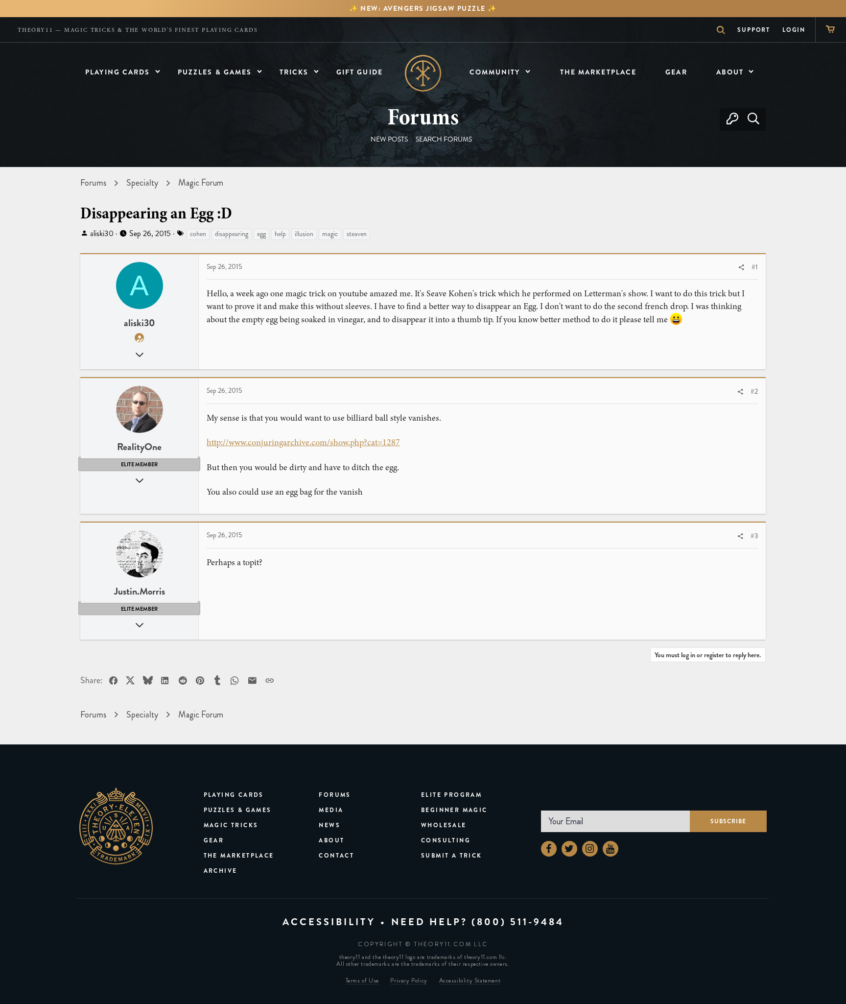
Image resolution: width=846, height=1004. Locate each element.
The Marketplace (239, 855)
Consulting (445, 840)
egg (261, 234)
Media (331, 810)
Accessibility (329, 922)
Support (753, 29)
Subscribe (728, 821)
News (329, 825)
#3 (754, 536)
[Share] (741, 268)
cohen (198, 234)
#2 (754, 391)
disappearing (231, 234)
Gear (214, 840)
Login (793, 29)
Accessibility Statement (470, 980)
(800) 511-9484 (517, 922)
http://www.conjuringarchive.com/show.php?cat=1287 (303, 442)
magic (330, 234)
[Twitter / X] (569, 849)
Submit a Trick (451, 855)
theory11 (116, 826)
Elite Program (451, 794)
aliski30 (102, 233)
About (331, 840)
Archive (220, 870)
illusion (304, 234)
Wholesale (444, 825)
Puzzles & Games (238, 810)
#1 (755, 267)
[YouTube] (610, 849)
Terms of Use (362, 980)
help (280, 234)
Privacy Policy (408, 980)
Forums (335, 794)
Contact (336, 855)
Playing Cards (234, 794)
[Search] (753, 119)
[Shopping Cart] (830, 29)
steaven (357, 234)
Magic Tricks (231, 825)
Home (423, 73)
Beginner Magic (454, 810)
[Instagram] (590, 849)
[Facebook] (549, 849)
